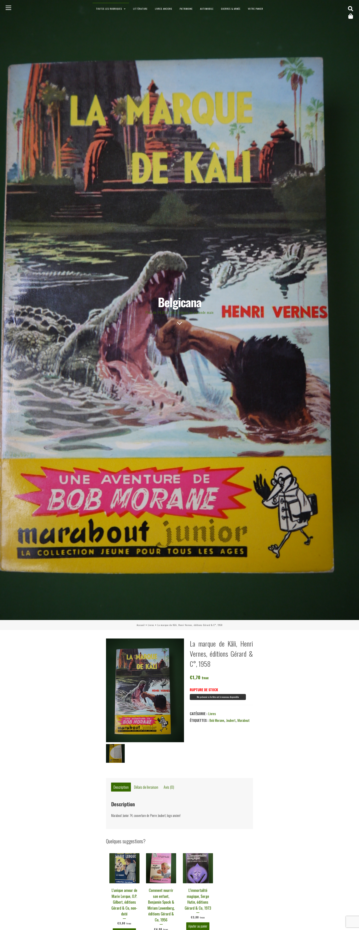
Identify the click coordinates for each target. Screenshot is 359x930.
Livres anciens (163, 8)
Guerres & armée (230, 8)
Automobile (207, 8)
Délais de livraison (146, 787)
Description (121, 787)
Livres (151, 625)
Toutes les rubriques (109, 8)
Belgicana (179, 302)
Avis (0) (169, 787)
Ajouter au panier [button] (197, 926)
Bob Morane (216, 720)
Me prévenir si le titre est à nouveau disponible (218, 696)
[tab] (121, 787)
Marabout (243, 720)
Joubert (231, 720)
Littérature (140, 8)
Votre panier (255, 8)
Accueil (141, 625)
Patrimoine (186, 8)
